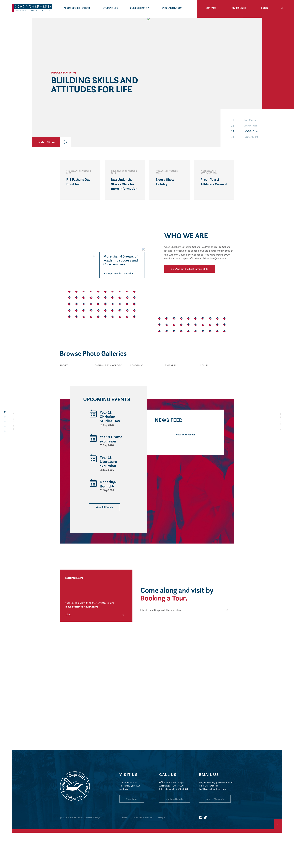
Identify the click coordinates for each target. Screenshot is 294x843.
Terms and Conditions (143, 817)
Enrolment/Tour (172, 7)
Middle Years (244, 131)
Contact (211, 7)
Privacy (124, 817)
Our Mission (244, 120)
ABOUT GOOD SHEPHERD (77, 7)
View (68, 614)
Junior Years (244, 126)
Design (161, 817)
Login (264, 7)
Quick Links (239, 7)
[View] (76, 370)
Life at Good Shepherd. (161, 610)
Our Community (139, 7)
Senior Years (244, 137)
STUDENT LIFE (110, 7)
